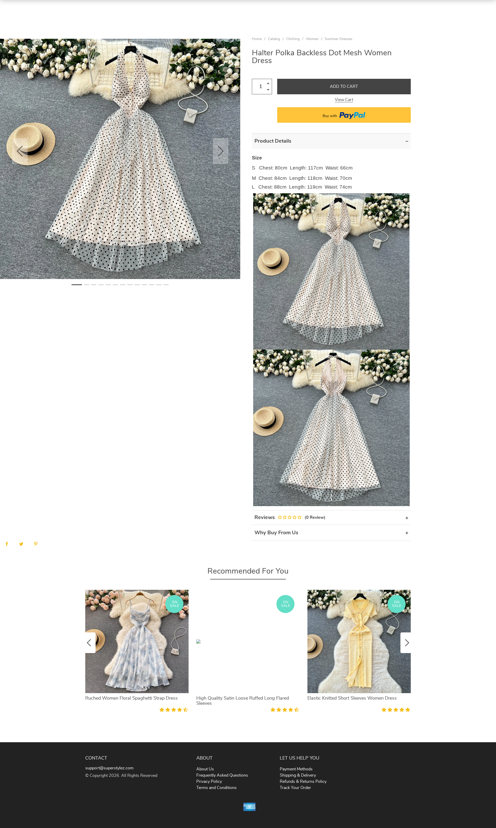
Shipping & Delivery (298, 775)
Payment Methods (296, 769)
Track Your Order (295, 788)
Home (257, 39)
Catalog (274, 39)
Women (312, 39)
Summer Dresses (338, 39)
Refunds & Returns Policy (303, 781)
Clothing (293, 39)
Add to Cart (344, 86)
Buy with (330, 116)
